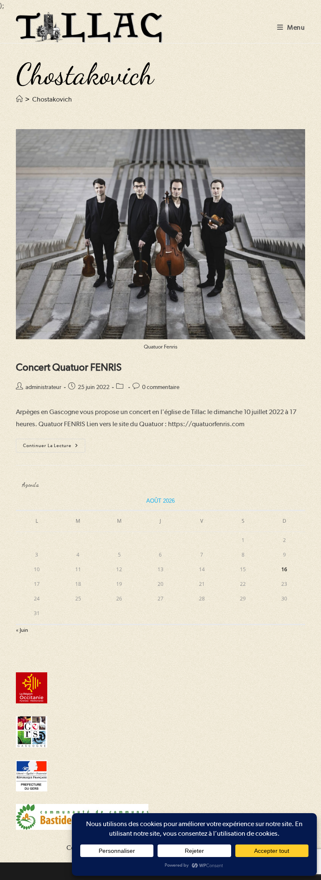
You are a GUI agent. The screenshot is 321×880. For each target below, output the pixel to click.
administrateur (43, 387)
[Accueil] (19, 99)
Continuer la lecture (54, 448)
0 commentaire (160, 387)
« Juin (22, 630)
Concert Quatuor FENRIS (69, 367)
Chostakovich (52, 99)
